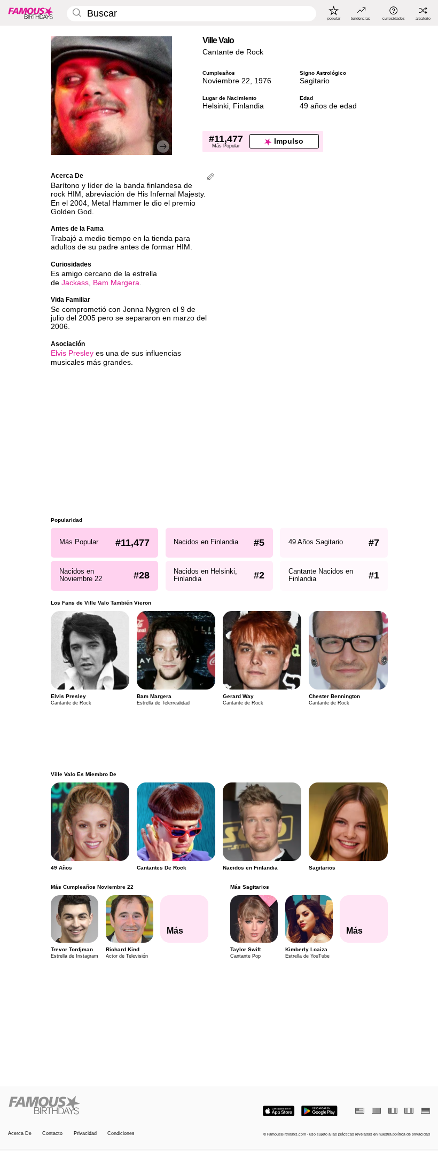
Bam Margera (116, 283)
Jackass (75, 283)
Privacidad (85, 1133)
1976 (262, 81)
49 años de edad (328, 106)
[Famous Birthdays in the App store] (278, 1111)
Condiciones (121, 1133)
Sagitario (315, 81)
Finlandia (248, 106)
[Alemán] (425, 1111)
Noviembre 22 (226, 81)
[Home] (111, 1105)
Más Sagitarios (249, 887)
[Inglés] (359, 1111)
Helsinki (215, 106)
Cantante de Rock (232, 52)
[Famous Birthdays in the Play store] (319, 1111)
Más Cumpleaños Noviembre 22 (92, 887)
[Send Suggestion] (210, 177)
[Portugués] (376, 1111)
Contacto (52, 1133)
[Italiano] (408, 1111)
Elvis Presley (72, 353)
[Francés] (392, 1111)
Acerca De (20, 1133)
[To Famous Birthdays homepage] (30, 12)
